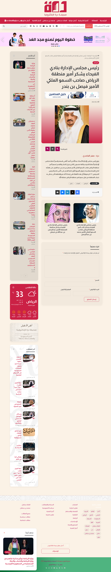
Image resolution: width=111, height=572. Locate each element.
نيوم (98, 537)
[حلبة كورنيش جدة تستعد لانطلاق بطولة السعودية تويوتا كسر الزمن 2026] (19, 225)
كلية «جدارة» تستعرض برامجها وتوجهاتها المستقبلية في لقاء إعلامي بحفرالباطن (31, 176)
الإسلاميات (74, 521)
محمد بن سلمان (48, 20)
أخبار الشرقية (83, 20)
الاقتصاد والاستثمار (71, 511)
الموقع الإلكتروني (66, 289)
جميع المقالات (25, 513)
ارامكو (92, 511)
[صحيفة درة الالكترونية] (55, 8)
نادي (71, 183)
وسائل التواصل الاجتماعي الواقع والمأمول (18, 418)
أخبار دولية (73, 20)
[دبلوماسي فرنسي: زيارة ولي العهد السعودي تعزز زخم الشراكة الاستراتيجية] (19, 251)
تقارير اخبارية (73, 508)
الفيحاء (78, 183)
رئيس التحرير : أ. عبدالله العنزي (13, 20)
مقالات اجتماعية (25, 520)
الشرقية (89, 518)
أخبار (98, 511)
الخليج (91, 515)
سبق (86, 530)
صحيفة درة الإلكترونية (50, 561)
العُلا (92, 522)
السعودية (97, 518)
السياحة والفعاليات (48, 505)
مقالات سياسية (25, 517)
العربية (98, 522)
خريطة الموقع (53, 564)
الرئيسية (103, 20)
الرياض (86, 183)
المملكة (95, 20)
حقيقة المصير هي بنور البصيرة (17, 404)
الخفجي (98, 515)
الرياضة (89, 56)
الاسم (97, 280)
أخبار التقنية (36, 20)
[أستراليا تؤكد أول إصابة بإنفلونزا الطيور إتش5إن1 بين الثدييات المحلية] (19, 97)
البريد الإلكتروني (94, 289)
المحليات (75, 505)
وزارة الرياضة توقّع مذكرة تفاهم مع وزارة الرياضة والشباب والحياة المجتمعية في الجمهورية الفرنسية (18, 561)
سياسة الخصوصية (48, 508)
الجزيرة (86, 511)
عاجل (98, 533)
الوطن (98, 530)
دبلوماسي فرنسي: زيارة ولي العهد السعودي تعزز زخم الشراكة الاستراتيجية (31, 258)
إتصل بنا (60, 564)
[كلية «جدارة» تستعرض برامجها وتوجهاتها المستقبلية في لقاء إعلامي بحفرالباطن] (19, 168)
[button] (57, 46)
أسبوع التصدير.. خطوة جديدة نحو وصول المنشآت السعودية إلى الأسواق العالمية (17, 366)
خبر (92, 530)
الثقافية (75, 515)
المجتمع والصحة (73, 525)
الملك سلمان (62, 20)
